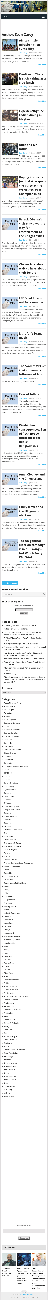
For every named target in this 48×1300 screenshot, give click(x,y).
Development (9, 796)
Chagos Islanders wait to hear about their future (32, 268)
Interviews (8, 903)
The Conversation (10, 1063)
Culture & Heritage (11, 783)
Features (7, 853)
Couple (6, 770)
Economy (7, 813)
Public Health (9, 993)
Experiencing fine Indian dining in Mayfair (31, 115)
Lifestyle (7, 930)
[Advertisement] (24, 23)
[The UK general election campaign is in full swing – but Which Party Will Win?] (10, 545)
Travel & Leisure (10, 1080)
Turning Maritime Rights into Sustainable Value (21, 644)
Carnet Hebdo (9, 743)
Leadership (8, 926)
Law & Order (8, 923)
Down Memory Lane (11, 806)
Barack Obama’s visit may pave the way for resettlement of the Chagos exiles (32, 228)
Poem (6, 976)
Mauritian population (12, 940)
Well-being (8, 1090)
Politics (6, 983)
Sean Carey (23, 53)
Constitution (8, 760)
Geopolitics (8, 873)
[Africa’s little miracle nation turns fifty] (10, 45)
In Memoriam (9, 896)
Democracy (8, 793)
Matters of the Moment (13, 936)
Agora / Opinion (10, 710)
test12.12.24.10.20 (31, 1297)
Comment (7, 756)
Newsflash (8, 956)
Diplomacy (8, 803)
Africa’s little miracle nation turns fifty (29, 45)
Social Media (8, 1030)
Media (6, 946)
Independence (9, 900)
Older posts (11, 583)
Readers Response (11, 1000)
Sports (6, 1046)
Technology (8, 1056)
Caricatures (8, 740)
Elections (7, 826)
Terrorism (7, 1060)
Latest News (8, 920)
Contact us (14, 1297)
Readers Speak (9, 1003)
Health (6, 886)
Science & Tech (9, 1020)
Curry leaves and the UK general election (31, 511)
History (6, 893)
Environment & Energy (12, 843)
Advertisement (9, 706)
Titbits (6, 1073)
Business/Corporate (11, 736)
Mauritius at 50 (9, 943)
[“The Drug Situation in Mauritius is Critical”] (9, 1259)
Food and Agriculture (12, 866)
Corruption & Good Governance (16, 766)
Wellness (7, 1093)
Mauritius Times (26, 1294)
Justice (6, 910)
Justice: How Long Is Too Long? (16, 629)
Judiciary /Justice (10, 906)
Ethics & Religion (10, 850)
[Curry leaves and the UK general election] (10, 511)
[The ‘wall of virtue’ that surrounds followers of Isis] (10, 370)
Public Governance (11, 990)
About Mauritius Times (12, 703)
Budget (6, 726)
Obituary (7, 960)
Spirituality (8, 1043)
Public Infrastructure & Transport (16, 996)
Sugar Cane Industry (12, 1053)
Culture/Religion (10, 786)
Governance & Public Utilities (15, 883)
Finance (7, 856)
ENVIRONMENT (10, 840)
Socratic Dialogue (10, 1036)
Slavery (6, 1026)
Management (9, 933)
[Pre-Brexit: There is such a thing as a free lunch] (10, 79)
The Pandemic (9, 1070)
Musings (7, 950)
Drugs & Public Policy (12, 810)
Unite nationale (9, 1086)
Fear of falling (29, 394)
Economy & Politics (11, 816)
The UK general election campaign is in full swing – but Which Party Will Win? (32, 549)
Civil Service (8, 746)
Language (7, 916)
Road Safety (8, 1013)
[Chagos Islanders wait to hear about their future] (10, 269)
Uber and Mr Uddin (28, 147)
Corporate (8, 763)
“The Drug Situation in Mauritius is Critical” (20, 626)
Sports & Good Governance (14, 1050)
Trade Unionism (10, 1076)
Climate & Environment (12, 750)
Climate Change (10, 753)
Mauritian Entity (10, 674)
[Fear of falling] (10, 398)
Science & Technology (12, 1023)
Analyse (7, 716)
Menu (5, 17)
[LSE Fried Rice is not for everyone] (10, 303)
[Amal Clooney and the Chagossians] (10, 479)
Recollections (9, 1006)
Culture (6, 776)
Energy (6, 833)
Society (6, 1033)
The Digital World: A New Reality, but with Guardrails (24, 659)
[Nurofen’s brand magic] (10, 338)
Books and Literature (12, 723)
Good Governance (11, 876)
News (6, 953)
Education (7, 823)
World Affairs (9, 1096)
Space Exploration (10, 1040)
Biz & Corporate (10, 720)
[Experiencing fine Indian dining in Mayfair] (10, 115)
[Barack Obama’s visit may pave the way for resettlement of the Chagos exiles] (10, 224)
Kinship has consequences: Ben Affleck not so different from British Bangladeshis (32, 436)
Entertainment (9, 836)
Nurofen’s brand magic (31, 336)
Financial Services (10, 860)
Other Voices (8, 973)
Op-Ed (6, 966)
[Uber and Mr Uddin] (10, 149)
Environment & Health (12, 846)
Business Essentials (11, 733)
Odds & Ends (9, 963)
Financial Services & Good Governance (18, 863)
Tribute (6, 1083)
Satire (6, 1016)
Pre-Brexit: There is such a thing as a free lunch (32, 78)
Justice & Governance (12, 913)
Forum (6, 870)
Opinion (7, 970)
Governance (8, 880)
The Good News (10, 1066)
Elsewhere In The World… (14, 830)
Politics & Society (10, 986)
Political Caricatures (11, 980)
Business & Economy (12, 730)
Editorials (7, 820)
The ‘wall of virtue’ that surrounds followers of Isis (32, 370)
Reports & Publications (12, 1010)
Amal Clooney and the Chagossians (32, 476)
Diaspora (7, 800)
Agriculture (8, 713)
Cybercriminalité (10, 790)
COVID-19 (8, 773)
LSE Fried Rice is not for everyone (31, 300)
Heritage (7, 890)
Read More (42, 64)
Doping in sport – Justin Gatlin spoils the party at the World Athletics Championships (32, 186)
